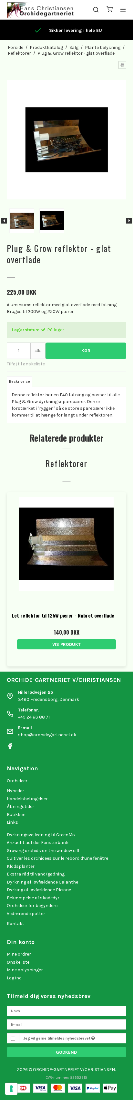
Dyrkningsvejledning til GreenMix (41, 835)
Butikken (16, 814)
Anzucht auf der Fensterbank (37, 842)
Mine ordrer (19, 954)
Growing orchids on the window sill (43, 850)
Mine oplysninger (25, 970)
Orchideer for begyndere (32, 905)
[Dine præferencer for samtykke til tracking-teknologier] (11, 1089)
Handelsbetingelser (27, 799)
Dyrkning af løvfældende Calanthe (42, 882)
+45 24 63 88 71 (34, 717)
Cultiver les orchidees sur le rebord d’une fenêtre (57, 858)
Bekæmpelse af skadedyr (33, 898)
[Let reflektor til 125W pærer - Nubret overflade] (66, 551)
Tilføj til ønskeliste (26, 364)
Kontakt (15, 923)
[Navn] (67, 1010)
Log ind (14, 978)
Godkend (66, 1052)
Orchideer (17, 781)
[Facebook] (10, 747)
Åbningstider (20, 806)
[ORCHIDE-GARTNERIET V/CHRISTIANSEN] (40, 10)
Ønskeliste (18, 962)
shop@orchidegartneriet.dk (47, 735)
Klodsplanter (21, 866)
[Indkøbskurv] (109, 10)
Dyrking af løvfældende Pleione (39, 890)
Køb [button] (85, 350)
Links (12, 822)
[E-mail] (67, 1024)
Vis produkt (66, 644)
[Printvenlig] (122, 65)
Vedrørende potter (26, 913)
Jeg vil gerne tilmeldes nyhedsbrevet (57, 1038)
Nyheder (15, 790)
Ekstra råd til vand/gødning (36, 874)
